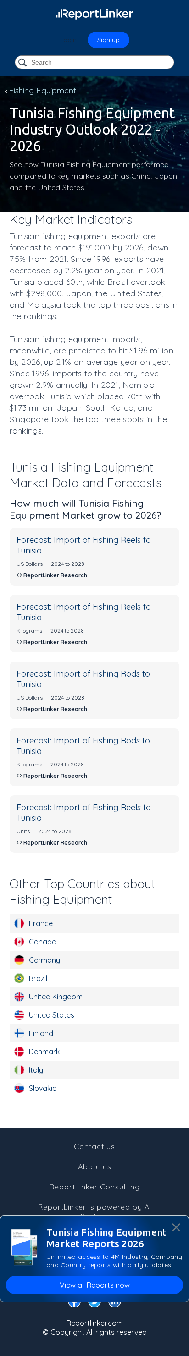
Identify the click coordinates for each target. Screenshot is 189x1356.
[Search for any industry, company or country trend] (23, 63)
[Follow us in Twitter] (94, 1303)
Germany (44, 960)
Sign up (108, 40)
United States (51, 1015)
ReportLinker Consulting (95, 1186)
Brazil (38, 978)
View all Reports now (95, 1285)
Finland (41, 1033)
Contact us (94, 1146)
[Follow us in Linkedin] (115, 1303)
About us (94, 1166)
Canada (42, 941)
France (41, 923)
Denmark (44, 1051)
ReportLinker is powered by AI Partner (94, 1211)
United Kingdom (56, 996)
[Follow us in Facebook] (74, 1303)
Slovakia (43, 1088)
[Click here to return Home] (94, 14)
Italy (36, 1069)
